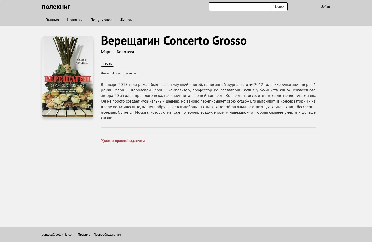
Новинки (75, 19)
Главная (52, 19)
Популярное (101, 19)
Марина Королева (117, 51)
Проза (107, 63)
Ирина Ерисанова (124, 73)
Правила (84, 234)
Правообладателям (107, 234)
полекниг (56, 6)
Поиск (279, 6)
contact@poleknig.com (58, 234)
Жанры (126, 19)
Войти (325, 6)
